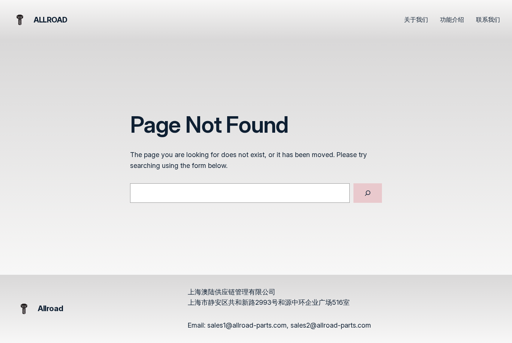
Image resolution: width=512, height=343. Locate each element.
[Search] (367, 193)
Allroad (50, 19)
